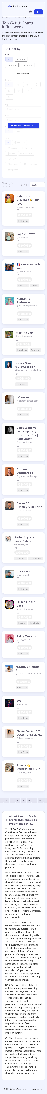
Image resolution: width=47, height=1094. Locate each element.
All (9, 59)
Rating (7, 54)
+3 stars (21, 59)
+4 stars (12, 65)
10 (40, 800)
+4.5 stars (27, 65)
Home (5, 17)
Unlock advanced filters (25, 125)
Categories (16, 17)
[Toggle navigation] (5, 6)
